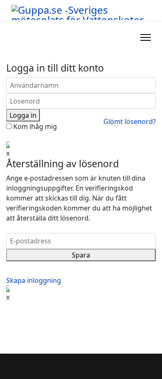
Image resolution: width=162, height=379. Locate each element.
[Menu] (145, 37)
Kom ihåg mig (34, 126)
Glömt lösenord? (129, 121)
